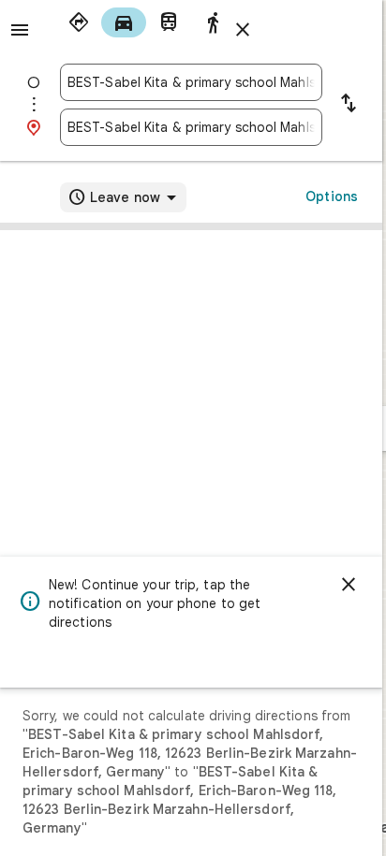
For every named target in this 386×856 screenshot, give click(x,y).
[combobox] (191, 82)
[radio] (78, 22)
